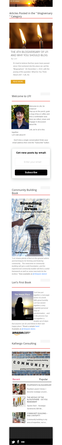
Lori (15, 58)
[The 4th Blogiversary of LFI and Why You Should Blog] (31, 48)
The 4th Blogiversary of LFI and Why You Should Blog (29, 53)
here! (37, 326)
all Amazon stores (28, 329)
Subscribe (31, 172)
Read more (18, 81)
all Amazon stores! (40, 274)
